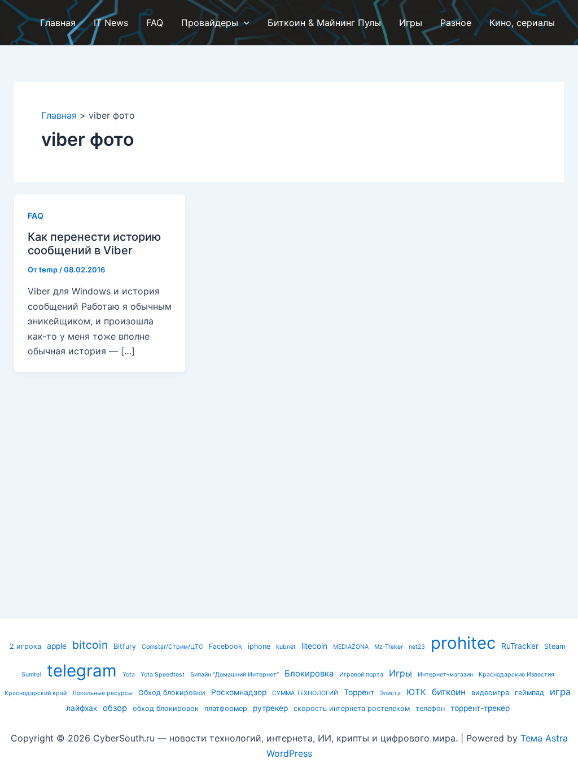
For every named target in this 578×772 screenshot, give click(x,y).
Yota (128, 674)
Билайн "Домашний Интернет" (234, 674)
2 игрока (25, 646)
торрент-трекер (480, 708)
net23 (417, 646)
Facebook (225, 646)
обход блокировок (166, 708)
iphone (259, 646)
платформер (225, 708)
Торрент (359, 692)
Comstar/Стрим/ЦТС (172, 646)
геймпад (529, 692)
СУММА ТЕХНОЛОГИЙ (305, 693)
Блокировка (309, 674)
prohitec (463, 643)
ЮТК (416, 692)
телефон (430, 708)
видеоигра (490, 692)
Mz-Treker (388, 646)
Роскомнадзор (238, 692)
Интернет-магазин (445, 674)
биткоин (449, 692)
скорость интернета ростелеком (352, 708)
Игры (400, 673)
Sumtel (31, 674)
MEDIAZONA (351, 646)
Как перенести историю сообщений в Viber (94, 244)
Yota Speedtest (163, 674)
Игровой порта (361, 674)
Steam (555, 646)
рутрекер (270, 708)
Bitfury (124, 646)
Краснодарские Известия (516, 674)
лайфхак (81, 708)
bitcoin (90, 645)
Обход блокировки (171, 692)
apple (57, 645)
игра (560, 691)
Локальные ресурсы (102, 693)
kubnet (286, 646)
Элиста (390, 693)
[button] (243, 22)
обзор (115, 708)
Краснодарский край (36, 693)
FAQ (35, 215)
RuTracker (519, 645)
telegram (82, 670)
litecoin (314, 645)
